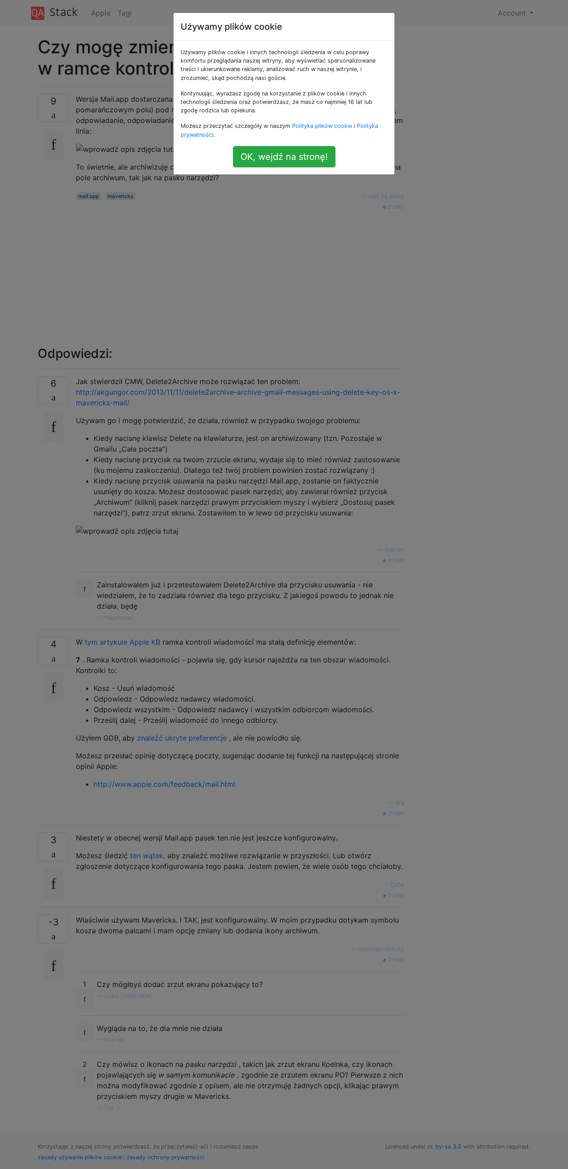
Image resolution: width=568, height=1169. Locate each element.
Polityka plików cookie (322, 126)
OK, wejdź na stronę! (284, 156)
